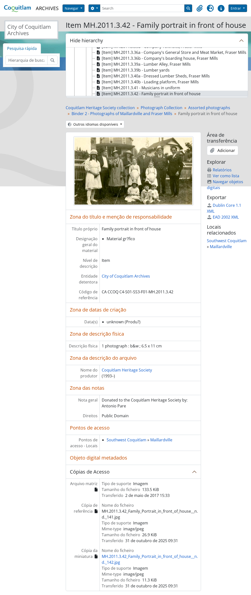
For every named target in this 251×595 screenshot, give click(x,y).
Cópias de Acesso (90, 471)
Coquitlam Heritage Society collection (100, 107)
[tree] (157, 72)
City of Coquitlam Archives (126, 276)
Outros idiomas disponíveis (95, 124)
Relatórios (222, 170)
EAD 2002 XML (226, 217)
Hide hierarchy (86, 40)
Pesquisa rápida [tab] (22, 48)
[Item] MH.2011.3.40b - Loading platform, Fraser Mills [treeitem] (150, 82)
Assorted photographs (209, 107)
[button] (199, 8)
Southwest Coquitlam (126, 440)
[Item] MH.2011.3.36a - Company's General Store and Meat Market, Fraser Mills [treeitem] (174, 52)
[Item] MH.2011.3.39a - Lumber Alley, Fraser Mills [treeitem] (146, 64)
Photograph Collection (161, 107)
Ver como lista (226, 175)
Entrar (236, 8)
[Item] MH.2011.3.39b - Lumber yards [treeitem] (136, 70)
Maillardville (161, 440)
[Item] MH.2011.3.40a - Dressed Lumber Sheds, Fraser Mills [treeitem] (156, 76)
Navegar (72, 8)
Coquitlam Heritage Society (127, 370)
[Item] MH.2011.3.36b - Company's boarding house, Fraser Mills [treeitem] (160, 58)
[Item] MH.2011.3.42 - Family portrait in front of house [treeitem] (151, 93)
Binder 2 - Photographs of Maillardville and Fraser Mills (122, 113)
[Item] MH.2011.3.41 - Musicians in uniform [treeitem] (141, 87)
